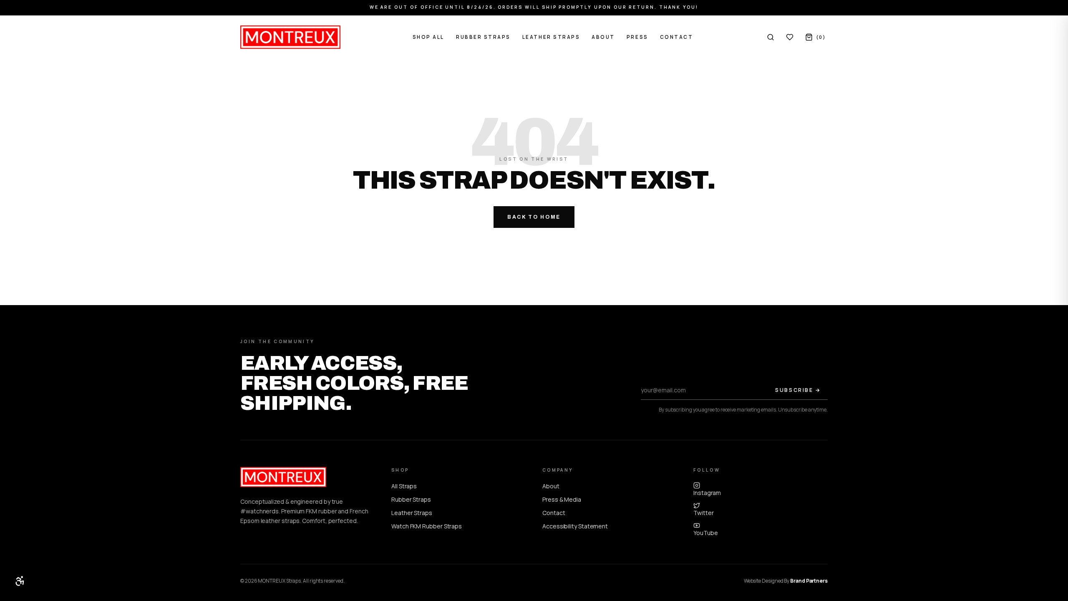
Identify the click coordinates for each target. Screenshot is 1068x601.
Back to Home (534, 217)
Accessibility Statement (575, 526)
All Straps (404, 486)
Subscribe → (798, 390)
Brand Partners (809, 580)
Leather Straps (551, 37)
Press (637, 37)
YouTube (705, 533)
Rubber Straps (483, 37)
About (603, 37)
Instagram (707, 493)
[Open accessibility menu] (20, 581)
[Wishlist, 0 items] (789, 37)
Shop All (428, 37)
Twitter (703, 513)
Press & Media (561, 499)
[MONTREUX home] (290, 37)
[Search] (770, 37)
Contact (676, 37)
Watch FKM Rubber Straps (426, 526)
